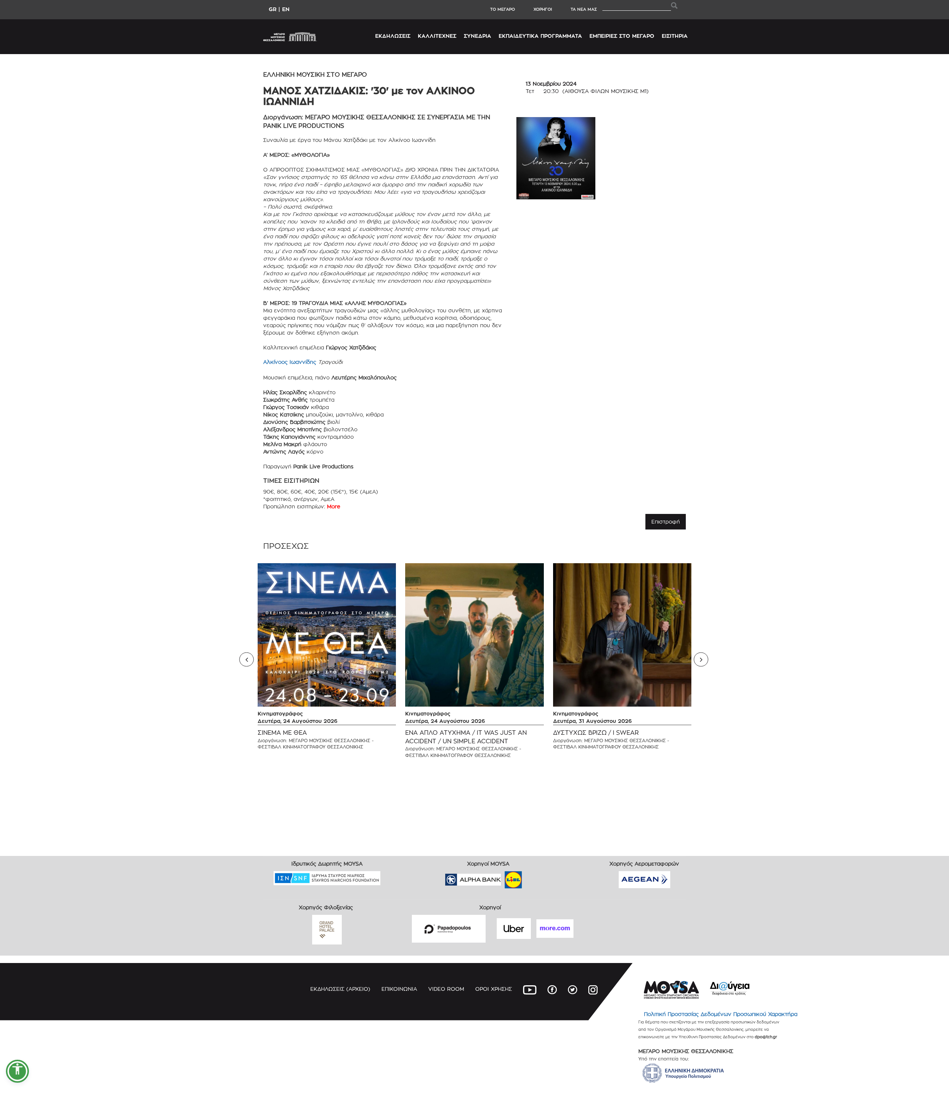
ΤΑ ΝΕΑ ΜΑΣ (584, 9)
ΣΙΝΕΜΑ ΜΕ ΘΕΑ (282, 733)
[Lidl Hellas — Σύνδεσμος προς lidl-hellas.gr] (503, 877)
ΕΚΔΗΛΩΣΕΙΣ (392, 36)
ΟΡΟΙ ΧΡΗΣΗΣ (493, 989)
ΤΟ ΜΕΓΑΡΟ (502, 9)
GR (273, 9)
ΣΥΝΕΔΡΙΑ (477, 36)
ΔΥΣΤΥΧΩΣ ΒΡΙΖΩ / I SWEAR (596, 733)
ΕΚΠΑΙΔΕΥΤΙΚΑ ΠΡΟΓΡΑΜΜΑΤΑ (540, 36)
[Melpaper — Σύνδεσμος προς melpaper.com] (535, 877)
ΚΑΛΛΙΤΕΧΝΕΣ (437, 36)
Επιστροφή (665, 521)
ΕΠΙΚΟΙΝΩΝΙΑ (399, 989)
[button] (17, 1071)
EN (286, 9)
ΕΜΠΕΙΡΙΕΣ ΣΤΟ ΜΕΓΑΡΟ (621, 36)
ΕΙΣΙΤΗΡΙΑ (675, 36)
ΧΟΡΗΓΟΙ (542, 9)
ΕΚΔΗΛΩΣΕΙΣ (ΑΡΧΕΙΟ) (340, 989)
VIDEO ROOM (446, 989)
